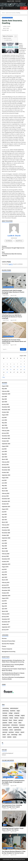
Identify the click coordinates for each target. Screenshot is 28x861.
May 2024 (4, 422)
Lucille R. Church (6, 26)
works (14, 737)
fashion (16, 718)
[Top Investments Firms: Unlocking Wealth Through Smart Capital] (14, 796)
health (10, 722)
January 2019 (5, 585)
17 (3, 369)
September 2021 (6, 506)
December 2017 (6, 619)
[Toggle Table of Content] (14, 36)
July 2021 (4, 511)
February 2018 (5, 614)
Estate (11, 718)
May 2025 (4, 399)
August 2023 (5, 446)
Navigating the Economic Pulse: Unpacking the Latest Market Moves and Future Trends (14, 341)
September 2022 (6, 475)
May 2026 (4, 388)
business (5, 713)
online (11, 730)
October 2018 (5, 593)
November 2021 (6, 501)
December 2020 (6, 530)
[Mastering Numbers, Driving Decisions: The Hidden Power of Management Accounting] (14, 771)
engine (23, 715)
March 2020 (5, 551)
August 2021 (5, 509)
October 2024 (5, 412)
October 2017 (5, 624)
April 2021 (4, 519)
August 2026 (5, 386)
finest (10, 720)
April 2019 (4, 577)
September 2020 (6, 538)
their (20, 734)
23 (24, 369)
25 (7, 372)
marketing (16, 727)
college (10, 713)
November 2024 (6, 409)
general (21, 720)
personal (5, 732)
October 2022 (5, 472)
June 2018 (4, 603)
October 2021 (5, 504)
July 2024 (4, 417)
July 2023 (4, 449)
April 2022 (4, 488)
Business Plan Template (8, 643)
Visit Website (9, 240)
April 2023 (4, 456)
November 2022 (6, 470)
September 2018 (6, 595)
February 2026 (5, 391)
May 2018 (4, 606)
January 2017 (5, 629)
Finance (4, 646)
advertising (6, 710)
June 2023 (4, 451)
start (8, 734)
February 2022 (5, 493)
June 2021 (4, 514)
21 (17, 369)
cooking (11, 715)
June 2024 (4, 420)
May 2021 (4, 517)
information (14, 725)
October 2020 (5, 535)
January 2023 (5, 464)
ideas (19, 722)
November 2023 (6, 438)
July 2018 (4, 601)
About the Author (7, 38)
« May (3, 377)
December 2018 (6, 587)
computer (16, 713)
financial (5, 720)
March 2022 (5, 490)
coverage (17, 715)
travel (4, 737)
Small (4, 734)
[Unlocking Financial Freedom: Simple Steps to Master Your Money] (14, 819)
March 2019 (5, 580)
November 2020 (6, 532)
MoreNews (15, 859)
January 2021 (5, 527)
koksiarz (4, 755)
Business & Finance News (7, 17)
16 (24, 366)
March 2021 (5, 522)
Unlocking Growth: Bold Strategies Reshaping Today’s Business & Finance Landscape (13, 292)
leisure (10, 727)
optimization (17, 730)
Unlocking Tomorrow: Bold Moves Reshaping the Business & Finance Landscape (12, 316)
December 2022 (6, 467)
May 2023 (4, 454)
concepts (5, 715)
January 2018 (5, 616)
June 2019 (4, 572)
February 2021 (5, 525)
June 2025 (4, 396)
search (22, 732)
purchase (11, 732)
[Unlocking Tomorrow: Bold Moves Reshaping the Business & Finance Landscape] (14, 305)
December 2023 (6, 436)
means (22, 727)
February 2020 (5, 553)
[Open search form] (18, 8)
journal (4, 727)
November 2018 (6, 590)
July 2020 (4, 540)
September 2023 (6, 443)
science (17, 732)
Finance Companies (7, 649)
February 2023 (5, 462)
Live (25, 8)
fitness (15, 720)
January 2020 (5, 556)
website (9, 737)
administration (14, 708)
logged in (10, 264)
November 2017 (6, 621)
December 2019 (6, 559)
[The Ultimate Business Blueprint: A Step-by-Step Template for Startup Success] (14, 842)
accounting (6, 708)
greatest (5, 722)
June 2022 (4, 483)
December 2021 (6, 498)
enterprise (5, 718)
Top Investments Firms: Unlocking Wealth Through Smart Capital (12, 806)
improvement (6, 725)
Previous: (13, 248)
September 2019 (6, 564)
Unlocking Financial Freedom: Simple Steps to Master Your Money (12, 829)
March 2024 (5, 428)
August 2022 (5, 477)
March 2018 (5, 611)
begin (18, 710)
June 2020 (4, 543)
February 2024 (5, 430)
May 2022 (4, 485)
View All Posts (19, 240)
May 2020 (4, 546)
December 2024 (6, 407)
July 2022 (4, 480)
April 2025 (4, 401)
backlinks (12, 710)
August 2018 (5, 598)
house (15, 722)
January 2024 (5, 433)
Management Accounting (8, 651)
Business (4, 638)
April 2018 (4, 608)
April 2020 (4, 548)
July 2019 (4, 569)
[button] (2, 8)
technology (14, 734)
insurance (22, 725)
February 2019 (5, 582)
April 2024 (4, 425)
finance (22, 718)
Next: (12, 253)
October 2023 (5, 441)
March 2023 (5, 459)
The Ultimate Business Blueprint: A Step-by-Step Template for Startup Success (14, 852)
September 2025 (6, 394)
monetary (5, 730)
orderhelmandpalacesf (7, 753)
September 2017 (6, 627)
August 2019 (5, 566)
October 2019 (5, 561)
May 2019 (4, 574)
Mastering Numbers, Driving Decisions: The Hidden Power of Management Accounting (13, 782)
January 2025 (5, 404)
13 (14, 366)
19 (10, 369)
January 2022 (5, 496)
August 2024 (5, 415)
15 (20, 366)
